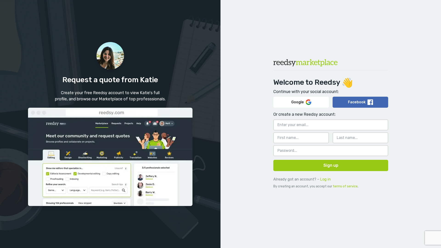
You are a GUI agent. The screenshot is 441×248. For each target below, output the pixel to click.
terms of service (345, 186)
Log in (325, 179)
